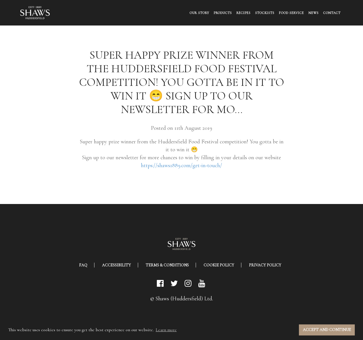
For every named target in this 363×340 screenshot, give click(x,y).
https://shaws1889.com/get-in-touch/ (181, 165)
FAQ (83, 265)
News (314, 13)
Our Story (199, 13)
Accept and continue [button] (327, 329)
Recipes (244, 13)
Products (223, 13)
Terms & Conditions (167, 265)
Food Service (291, 13)
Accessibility (116, 265)
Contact (332, 13)
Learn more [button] (166, 330)
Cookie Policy (219, 265)
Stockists (265, 13)
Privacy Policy (265, 265)
